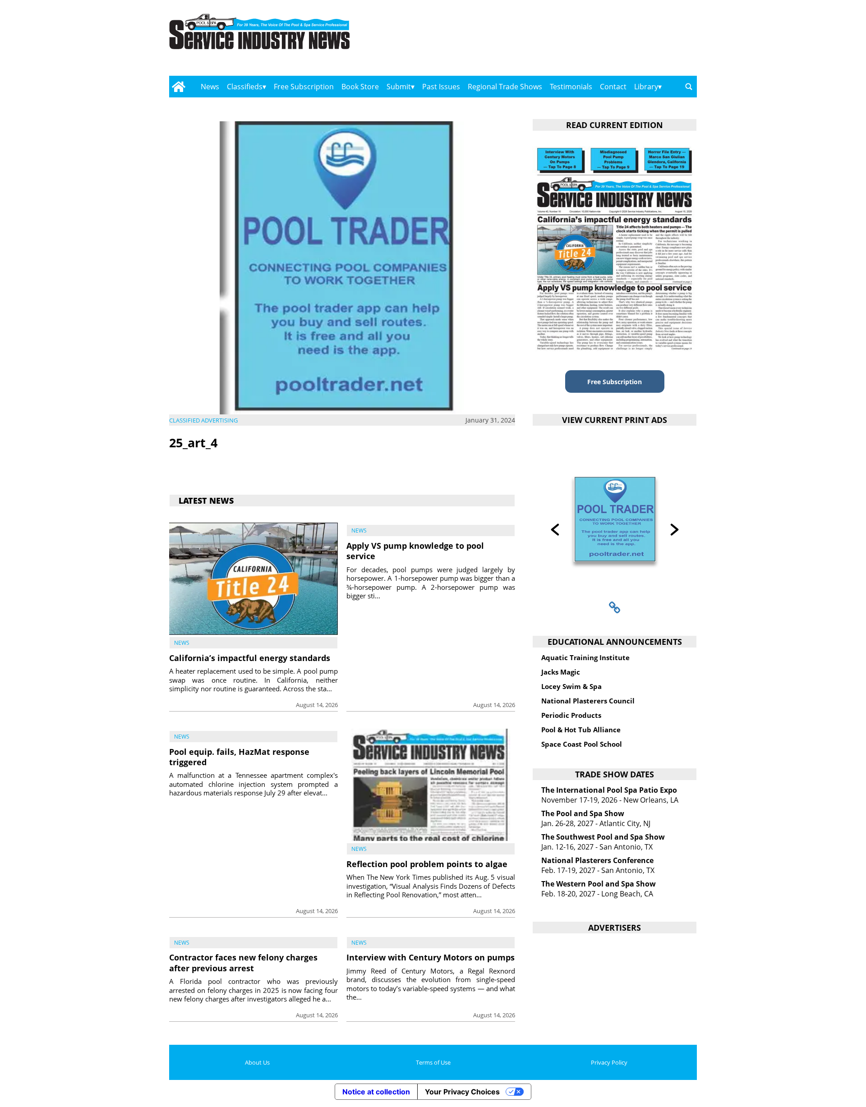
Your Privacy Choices (462, 1091)
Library (646, 87)
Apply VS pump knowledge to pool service (415, 550)
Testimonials (571, 87)
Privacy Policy (609, 1062)
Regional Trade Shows (505, 87)
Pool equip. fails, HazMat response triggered (239, 756)
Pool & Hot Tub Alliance (581, 729)
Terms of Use (433, 1062)
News (210, 87)
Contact (613, 87)
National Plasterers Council (588, 700)
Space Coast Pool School (581, 744)
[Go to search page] (689, 86)
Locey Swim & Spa (571, 686)
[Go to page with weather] (618, 41)
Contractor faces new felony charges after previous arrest (243, 962)
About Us (257, 1062)
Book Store (360, 87)
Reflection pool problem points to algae (426, 864)
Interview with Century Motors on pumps (430, 957)
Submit (399, 87)
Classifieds (245, 87)
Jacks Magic (560, 671)
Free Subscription (304, 87)
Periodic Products (571, 715)
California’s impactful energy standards (249, 657)
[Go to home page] (178, 86)
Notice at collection (376, 1091)
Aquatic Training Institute (585, 657)
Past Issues (441, 87)
